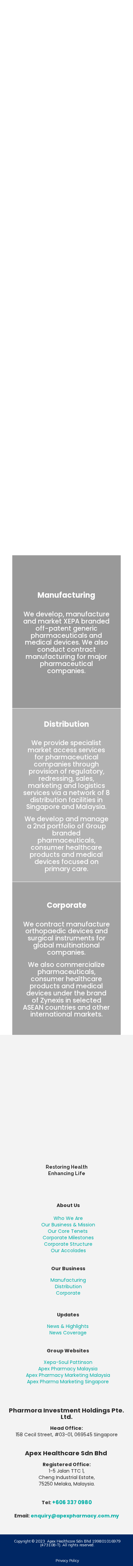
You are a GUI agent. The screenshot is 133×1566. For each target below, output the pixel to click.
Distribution (68, 1286)
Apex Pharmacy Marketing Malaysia (68, 1375)
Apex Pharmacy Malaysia (68, 1368)
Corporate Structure (68, 1244)
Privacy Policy (67, 1560)
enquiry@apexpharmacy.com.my (75, 1515)
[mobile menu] (124, 13)
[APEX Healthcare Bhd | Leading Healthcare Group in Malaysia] (66, 15)
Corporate (68, 1293)
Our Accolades (68, 1250)
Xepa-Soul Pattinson (68, 1362)
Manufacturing (68, 1280)
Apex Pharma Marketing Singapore (68, 1381)
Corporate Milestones (68, 1237)
